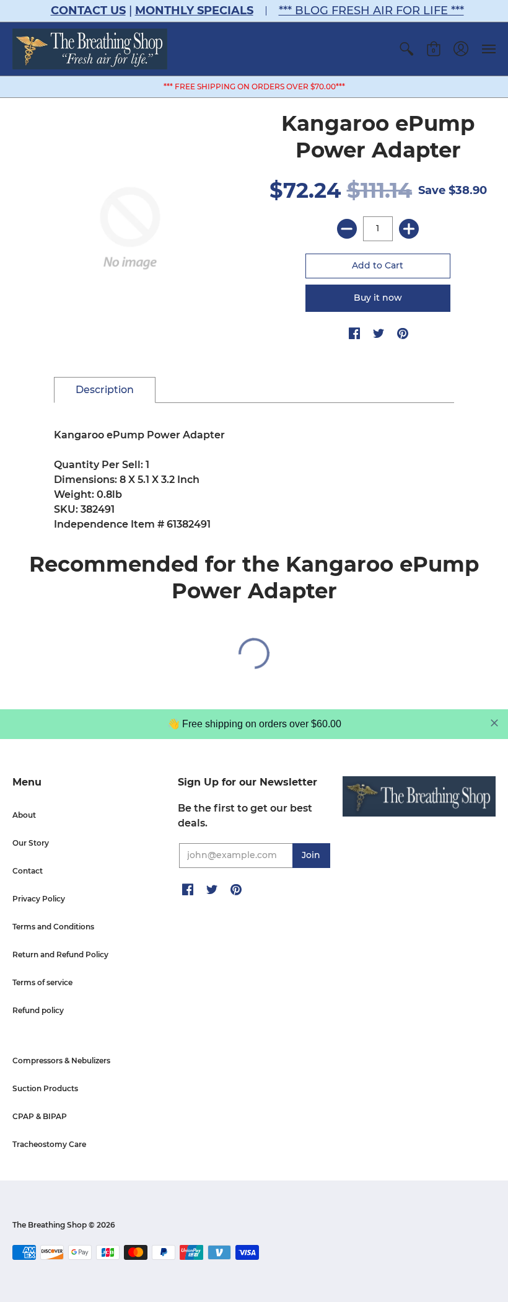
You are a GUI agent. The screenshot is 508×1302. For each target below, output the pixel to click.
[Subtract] (347, 229)
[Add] (409, 229)
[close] (494, 723)
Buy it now (378, 297)
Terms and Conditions (53, 926)
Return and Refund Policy (60, 954)
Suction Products (45, 1088)
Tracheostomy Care (49, 1144)
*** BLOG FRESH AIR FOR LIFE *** (371, 10)
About (24, 815)
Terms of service (42, 982)
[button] (406, 49)
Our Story (30, 843)
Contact (27, 870)
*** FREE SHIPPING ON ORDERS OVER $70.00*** (254, 86)
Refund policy (38, 1010)
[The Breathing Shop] (89, 49)
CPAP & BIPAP (39, 1116)
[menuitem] (406, 49)
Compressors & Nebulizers (61, 1060)
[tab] (104, 390)
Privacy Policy (38, 898)
